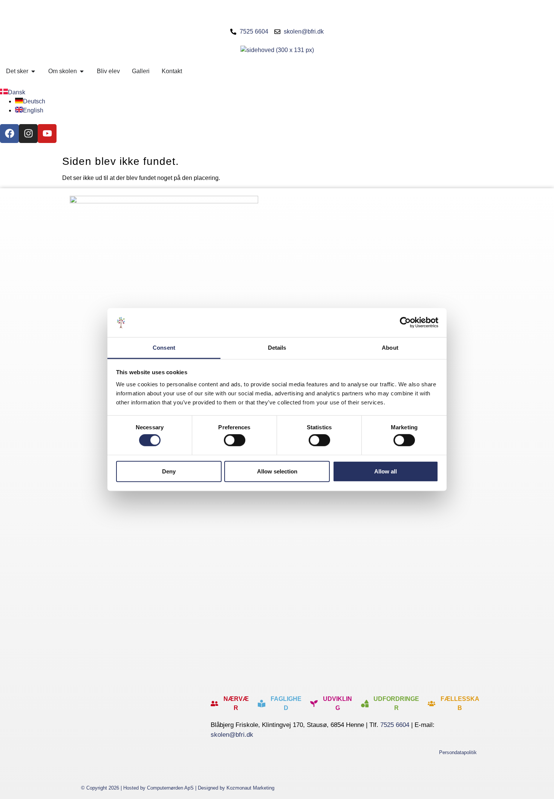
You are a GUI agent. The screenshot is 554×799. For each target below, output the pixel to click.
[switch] (234, 440)
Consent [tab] (164, 347)
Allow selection (277, 471)
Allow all (385, 471)
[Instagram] (28, 133)
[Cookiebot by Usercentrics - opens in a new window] (405, 322)
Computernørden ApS (170, 788)
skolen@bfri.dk (232, 734)
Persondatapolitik (458, 752)
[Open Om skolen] (82, 71)
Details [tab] (277, 347)
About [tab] (390, 347)
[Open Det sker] (33, 71)
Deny (169, 471)
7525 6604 (394, 724)
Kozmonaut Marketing (250, 788)
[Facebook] (9, 133)
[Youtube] (47, 133)
